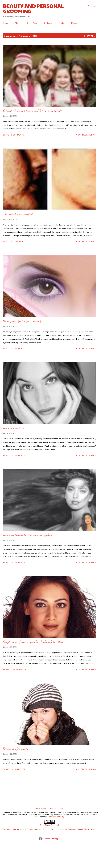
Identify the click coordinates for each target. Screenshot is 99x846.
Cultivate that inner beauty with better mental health (32, 111)
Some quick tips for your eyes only (22, 321)
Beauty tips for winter (15, 749)
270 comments (18, 669)
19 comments (18, 562)
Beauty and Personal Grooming (33, 8)
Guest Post (32, 23)
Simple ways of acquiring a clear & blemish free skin (33, 642)
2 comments (17, 135)
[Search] (88, 4)
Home (5, 23)
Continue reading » (86, 135)
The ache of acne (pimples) (18, 214)
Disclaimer (48, 23)
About (17, 23)
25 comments (18, 349)
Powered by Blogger (51, 838)
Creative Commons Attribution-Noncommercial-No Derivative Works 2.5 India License (61, 829)
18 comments (18, 769)
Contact (61, 808)
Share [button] (6, 135)
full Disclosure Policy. (55, 816)
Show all (89, 36)
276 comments (18, 242)
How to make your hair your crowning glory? (28, 535)
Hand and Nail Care (14, 428)
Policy (62, 23)
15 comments (18, 455)
